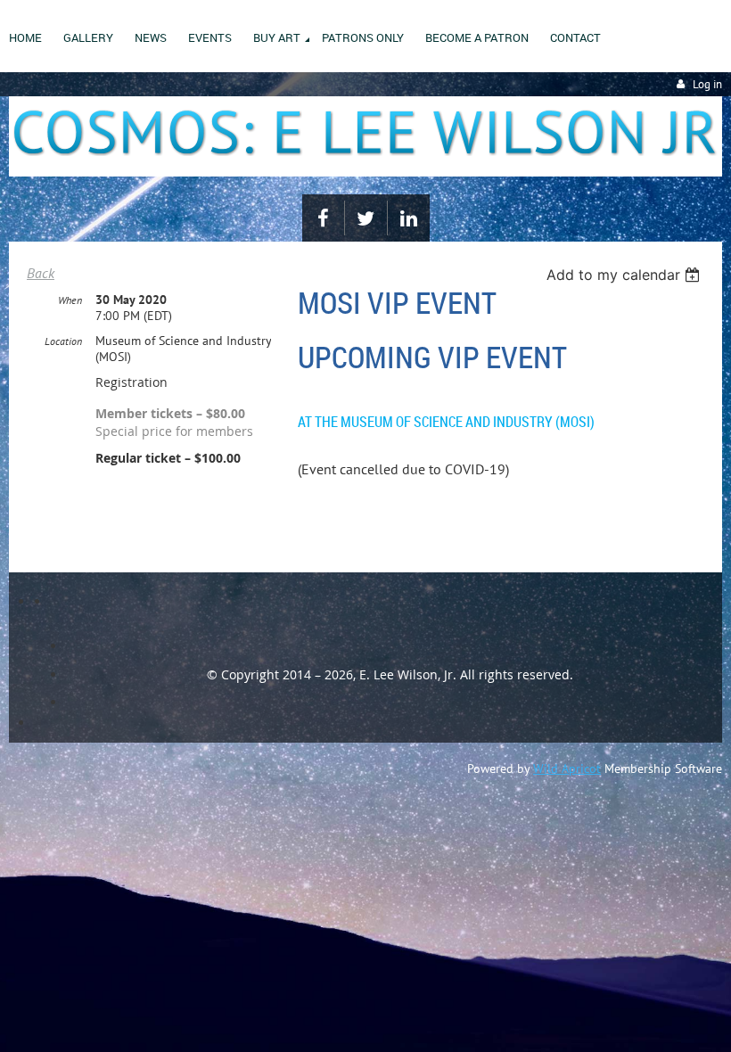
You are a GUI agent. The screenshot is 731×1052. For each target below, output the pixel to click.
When (70, 300)
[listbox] (625, 274)
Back (40, 273)
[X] (366, 218)
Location (63, 341)
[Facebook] (323, 218)
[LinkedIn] (409, 218)
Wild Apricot (567, 768)
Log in (707, 84)
